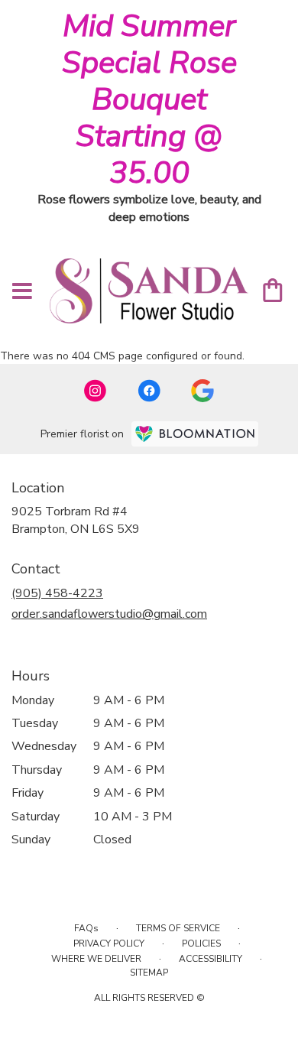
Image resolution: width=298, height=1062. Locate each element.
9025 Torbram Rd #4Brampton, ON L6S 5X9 (75, 520)
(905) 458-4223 (57, 593)
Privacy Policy (108, 943)
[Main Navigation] (22, 292)
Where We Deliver (96, 959)
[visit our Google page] (202, 390)
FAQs (86, 928)
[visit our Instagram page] (95, 390)
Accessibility (210, 959)
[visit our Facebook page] (149, 390)
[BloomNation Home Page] (194, 434)
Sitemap (149, 972)
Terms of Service (178, 928)
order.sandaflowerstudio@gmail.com (109, 614)
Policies (201, 943)
